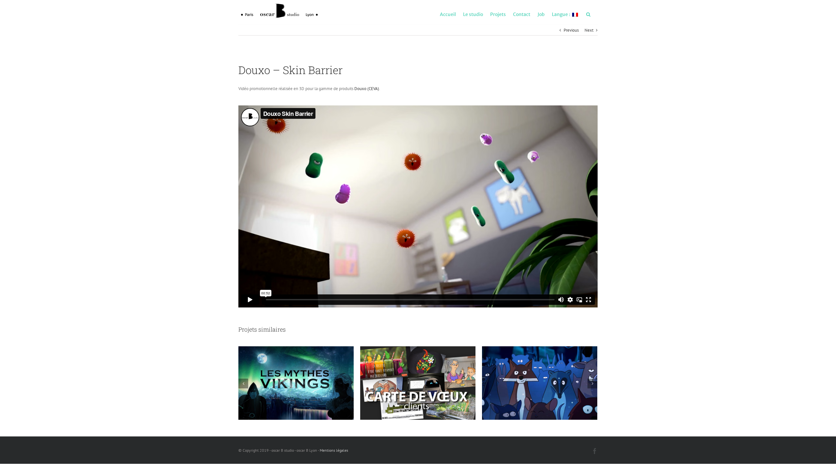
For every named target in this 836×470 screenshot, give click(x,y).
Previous (571, 30)
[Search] (588, 14)
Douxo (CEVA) (366, 88)
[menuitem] (448, 14)
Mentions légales (334, 450)
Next (589, 30)
